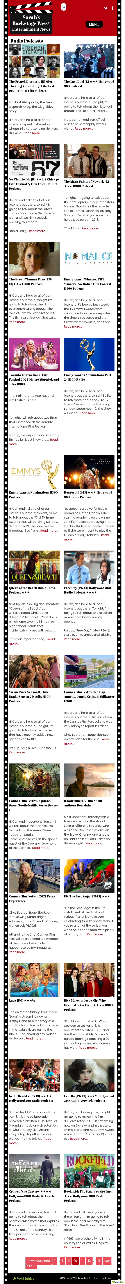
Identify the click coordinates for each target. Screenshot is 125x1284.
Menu (94, 24)
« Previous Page (38, 1261)
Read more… (33, 133)
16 (99, 1261)
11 (82, 1261)
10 (75, 1261)
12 (89, 1261)
